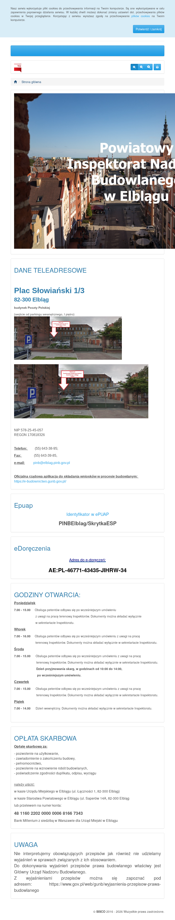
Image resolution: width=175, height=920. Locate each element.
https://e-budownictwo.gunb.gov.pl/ (40, 481)
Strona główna (31, 82)
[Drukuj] (157, 67)
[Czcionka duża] (149, 67)
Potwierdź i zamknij (149, 29)
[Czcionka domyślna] (134, 67)
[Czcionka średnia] (141, 67)
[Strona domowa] (15, 82)
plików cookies (140, 16)
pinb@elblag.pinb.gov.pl (51, 463)
